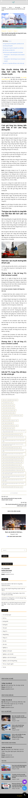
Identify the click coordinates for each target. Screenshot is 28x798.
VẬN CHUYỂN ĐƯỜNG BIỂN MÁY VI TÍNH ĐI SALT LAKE (13, 470)
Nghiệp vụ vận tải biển (8, 654)
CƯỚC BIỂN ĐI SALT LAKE (7, 402)
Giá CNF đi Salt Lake (17, 415)
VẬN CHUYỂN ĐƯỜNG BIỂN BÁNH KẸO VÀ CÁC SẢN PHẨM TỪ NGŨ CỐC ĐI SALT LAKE (13, 431)
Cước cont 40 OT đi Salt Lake (8, 410)
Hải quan (5, 628)
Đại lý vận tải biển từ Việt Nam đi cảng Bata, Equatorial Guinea (19, 717)
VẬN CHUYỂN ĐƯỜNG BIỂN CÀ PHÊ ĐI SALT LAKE (12, 434)
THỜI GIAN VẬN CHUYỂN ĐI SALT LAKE (9, 425)
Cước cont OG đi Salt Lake (8, 412)
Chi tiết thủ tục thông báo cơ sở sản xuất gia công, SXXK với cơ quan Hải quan (13, 598)
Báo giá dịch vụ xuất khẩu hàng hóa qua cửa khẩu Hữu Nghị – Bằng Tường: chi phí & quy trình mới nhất (13, 604)
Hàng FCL (10, 30)
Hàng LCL (16, 30)
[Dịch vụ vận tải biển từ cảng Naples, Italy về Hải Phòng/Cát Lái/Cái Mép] (5, 737)
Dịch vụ (10, 7)
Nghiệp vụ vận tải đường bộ (9, 657)
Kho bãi (4, 641)
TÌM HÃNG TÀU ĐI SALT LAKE (8, 428)
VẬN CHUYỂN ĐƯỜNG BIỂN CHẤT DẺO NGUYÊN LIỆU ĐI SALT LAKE (13, 437)
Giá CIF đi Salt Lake (6, 415)
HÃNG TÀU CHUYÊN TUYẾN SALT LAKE (9, 420)
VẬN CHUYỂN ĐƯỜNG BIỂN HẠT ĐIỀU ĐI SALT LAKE (12, 459)
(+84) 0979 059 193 (6, 572)
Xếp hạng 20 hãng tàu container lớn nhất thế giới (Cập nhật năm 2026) (18, 785)
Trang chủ (3, 7)
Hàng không (5, 634)
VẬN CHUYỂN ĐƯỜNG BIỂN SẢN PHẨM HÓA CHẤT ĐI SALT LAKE (12, 480)
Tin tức (4, 667)
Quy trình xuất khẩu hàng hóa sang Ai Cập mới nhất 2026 (19, 766)
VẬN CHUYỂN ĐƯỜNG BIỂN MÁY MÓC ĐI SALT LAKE (12, 467)
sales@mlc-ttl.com (9, 574)
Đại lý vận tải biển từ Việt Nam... (14, 532)
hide (10, 41)
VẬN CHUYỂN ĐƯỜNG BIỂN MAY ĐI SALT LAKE (11, 465)
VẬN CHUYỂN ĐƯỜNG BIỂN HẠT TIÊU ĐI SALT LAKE (12, 462)
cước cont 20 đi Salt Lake (8, 405)
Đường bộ (5, 624)
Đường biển (17, 7)
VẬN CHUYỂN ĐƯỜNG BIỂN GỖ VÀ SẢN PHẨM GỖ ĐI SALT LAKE (12, 454)
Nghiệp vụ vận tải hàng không (10, 660)
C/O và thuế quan (7, 614)
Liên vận (5, 644)
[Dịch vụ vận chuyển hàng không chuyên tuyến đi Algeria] (5, 727)
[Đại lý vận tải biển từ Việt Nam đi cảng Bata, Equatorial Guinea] (14, 522)
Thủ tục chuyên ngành (8, 664)
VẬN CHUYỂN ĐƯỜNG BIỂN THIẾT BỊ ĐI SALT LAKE (12, 487)
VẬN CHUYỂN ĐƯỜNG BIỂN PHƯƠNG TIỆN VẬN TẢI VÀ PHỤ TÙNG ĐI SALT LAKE (13, 473)
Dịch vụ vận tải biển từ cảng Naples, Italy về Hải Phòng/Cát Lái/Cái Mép (19, 736)
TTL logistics (19, 795)
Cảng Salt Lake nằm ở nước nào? (9, 400)
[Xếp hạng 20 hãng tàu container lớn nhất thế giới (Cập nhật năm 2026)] (5, 786)
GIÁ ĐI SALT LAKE (5, 418)
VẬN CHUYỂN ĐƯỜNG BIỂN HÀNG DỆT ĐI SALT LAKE (12, 457)
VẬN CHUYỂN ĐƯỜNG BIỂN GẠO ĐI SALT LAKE (11, 447)
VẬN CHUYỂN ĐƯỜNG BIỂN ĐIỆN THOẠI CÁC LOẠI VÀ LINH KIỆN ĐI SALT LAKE (12, 445)
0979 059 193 (8, 687)
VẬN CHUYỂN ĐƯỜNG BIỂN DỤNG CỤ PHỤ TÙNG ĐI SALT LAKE (13, 441)
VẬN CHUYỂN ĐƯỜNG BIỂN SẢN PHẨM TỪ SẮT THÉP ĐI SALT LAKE (13, 484)
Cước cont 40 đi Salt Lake (8, 407)
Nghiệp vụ (5, 647)
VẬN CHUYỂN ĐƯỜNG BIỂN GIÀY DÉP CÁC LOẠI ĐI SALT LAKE (13, 451)
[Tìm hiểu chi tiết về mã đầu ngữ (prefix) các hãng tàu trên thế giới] (5, 777)
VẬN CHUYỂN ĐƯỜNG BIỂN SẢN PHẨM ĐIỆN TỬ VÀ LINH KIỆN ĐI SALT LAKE (13, 477)
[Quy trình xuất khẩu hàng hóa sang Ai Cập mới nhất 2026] (5, 768)
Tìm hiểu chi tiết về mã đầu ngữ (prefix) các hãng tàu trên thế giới (19, 776)
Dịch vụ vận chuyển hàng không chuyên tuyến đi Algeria (18, 727)
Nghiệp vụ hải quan (7, 651)
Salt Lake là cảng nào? (7, 423)
